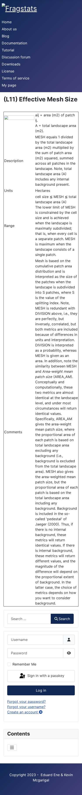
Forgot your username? (26, 707)
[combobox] (29, 619)
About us (9, 29)
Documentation (14, 43)
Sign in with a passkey (45, 676)
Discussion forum (16, 57)
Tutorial (8, 50)
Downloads (11, 64)
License (8, 71)
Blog (5, 36)
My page (9, 85)
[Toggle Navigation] (12, 747)
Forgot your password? (26, 701)
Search (64, 619)
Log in (41, 690)
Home (7, 22)
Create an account (23, 712)
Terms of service (15, 78)
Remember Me (24, 664)
